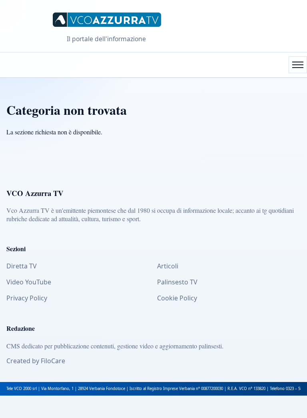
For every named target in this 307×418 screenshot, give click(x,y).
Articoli (167, 266)
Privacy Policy (26, 298)
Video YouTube (28, 282)
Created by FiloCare (35, 360)
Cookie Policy (177, 298)
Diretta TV (21, 266)
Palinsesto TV (177, 282)
